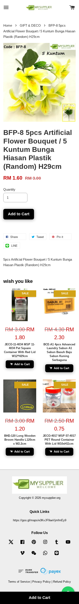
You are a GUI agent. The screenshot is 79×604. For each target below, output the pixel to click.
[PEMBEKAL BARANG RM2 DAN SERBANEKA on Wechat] (34, 555)
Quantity (9, 189)
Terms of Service (19, 581)
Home (7, 25)
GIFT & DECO (30, 25)
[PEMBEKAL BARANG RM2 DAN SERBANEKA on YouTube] (68, 544)
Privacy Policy (41, 581)
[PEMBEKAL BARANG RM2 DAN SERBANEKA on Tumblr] (57, 544)
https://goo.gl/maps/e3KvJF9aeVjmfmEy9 (39, 520)
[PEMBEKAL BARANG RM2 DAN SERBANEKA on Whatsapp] (45, 555)
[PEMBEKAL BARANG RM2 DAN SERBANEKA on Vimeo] (22, 555)
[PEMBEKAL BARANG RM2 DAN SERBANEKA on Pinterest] (34, 544)
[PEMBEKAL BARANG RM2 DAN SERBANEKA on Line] (57, 555)
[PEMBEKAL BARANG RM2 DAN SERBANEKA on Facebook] (22, 544)
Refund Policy (62, 581)
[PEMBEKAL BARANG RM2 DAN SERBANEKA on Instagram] (45, 544)
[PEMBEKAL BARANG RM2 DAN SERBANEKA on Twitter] (11, 544)
